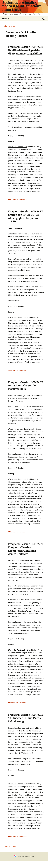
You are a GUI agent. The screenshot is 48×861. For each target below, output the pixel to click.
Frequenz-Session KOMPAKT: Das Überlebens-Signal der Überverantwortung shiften (25, 50)
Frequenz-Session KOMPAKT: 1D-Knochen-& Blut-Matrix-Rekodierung (25, 718)
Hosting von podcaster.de (25, 856)
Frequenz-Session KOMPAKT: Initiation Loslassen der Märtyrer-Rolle (25, 385)
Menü (4, 19)
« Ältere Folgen (10, 26)
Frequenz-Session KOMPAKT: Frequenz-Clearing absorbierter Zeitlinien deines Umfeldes (25, 549)
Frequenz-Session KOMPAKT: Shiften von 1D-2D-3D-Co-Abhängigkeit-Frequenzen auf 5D (25, 216)
